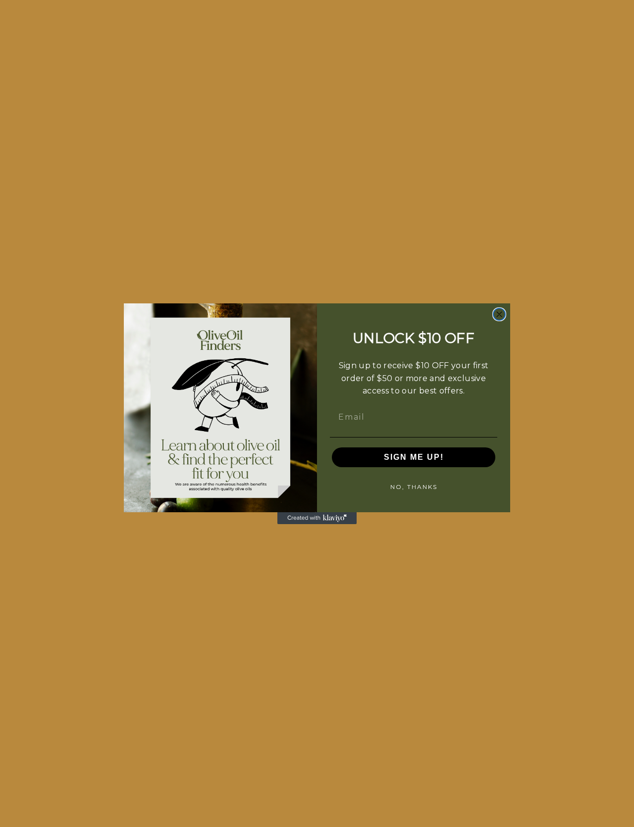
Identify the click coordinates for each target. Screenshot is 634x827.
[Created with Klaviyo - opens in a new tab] (317, 518)
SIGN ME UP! (414, 457)
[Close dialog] (499, 314)
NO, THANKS (413, 486)
